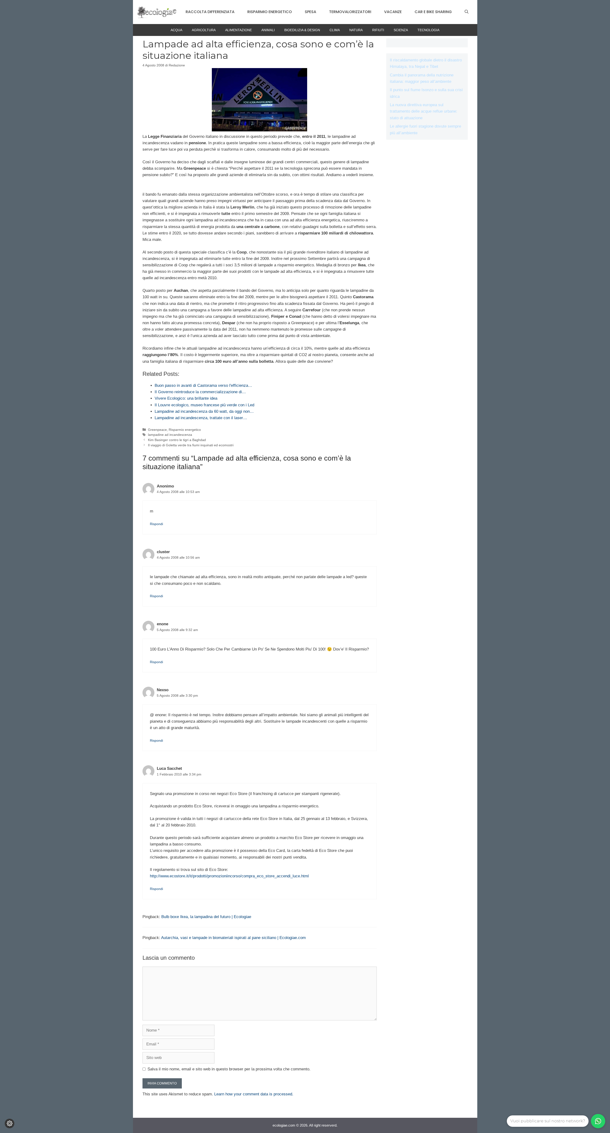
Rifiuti (378, 30)
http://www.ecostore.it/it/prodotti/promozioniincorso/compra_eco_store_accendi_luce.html (229, 876)
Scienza (401, 30)
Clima (335, 30)
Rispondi (156, 524)
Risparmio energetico (269, 12)
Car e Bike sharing (433, 12)
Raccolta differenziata (210, 12)
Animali (268, 30)
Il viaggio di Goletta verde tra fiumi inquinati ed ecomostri (191, 445)
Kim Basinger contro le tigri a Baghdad (177, 440)
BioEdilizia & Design (302, 30)
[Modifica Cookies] (9, 1123)
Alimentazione (238, 30)
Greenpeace (157, 430)
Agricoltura (204, 30)
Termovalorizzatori (350, 12)
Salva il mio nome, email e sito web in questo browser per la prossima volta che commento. (228, 1069)
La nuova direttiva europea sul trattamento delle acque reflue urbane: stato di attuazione (423, 111)
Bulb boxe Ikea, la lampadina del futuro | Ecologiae (206, 916)
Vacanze (393, 12)
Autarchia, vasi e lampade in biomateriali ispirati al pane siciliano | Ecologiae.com (233, 937)
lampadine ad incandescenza (170, 435)
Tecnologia (428, 30)
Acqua (176, 30)
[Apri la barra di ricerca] (466, 12)
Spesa (310, 12)
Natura (356, 30)
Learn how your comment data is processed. (253, 1094)
